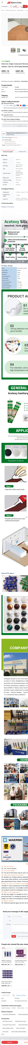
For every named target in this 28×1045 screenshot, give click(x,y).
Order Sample (24, 81)
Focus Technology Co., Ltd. (18, 1039)
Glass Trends (5, 1031)
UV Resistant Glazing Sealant (9, 1014)
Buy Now (10, 1042)
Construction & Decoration (10, 10)
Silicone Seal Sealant (23, 1024)
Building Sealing (20, 10)
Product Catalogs (22, 995)
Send (14, 936)
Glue (2, 998)
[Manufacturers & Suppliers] (14, 2)
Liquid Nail (3, 1001)
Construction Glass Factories (9, 1024)
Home (2, 10)
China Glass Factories (7, 1021)
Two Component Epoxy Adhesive (21, 1001)
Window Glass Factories (20, 1021)
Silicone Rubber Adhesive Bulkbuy (18, 1031)
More (2, 1034)
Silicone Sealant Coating (8, 1028)
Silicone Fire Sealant (20, 1028)
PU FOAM (17, 998)
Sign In (3, 145)
